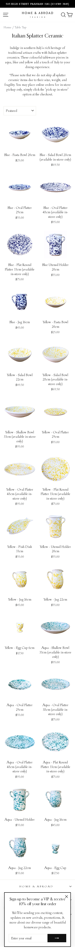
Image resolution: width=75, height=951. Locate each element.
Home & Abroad (36, 886)
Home (8, 27)
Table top (20, 27)
